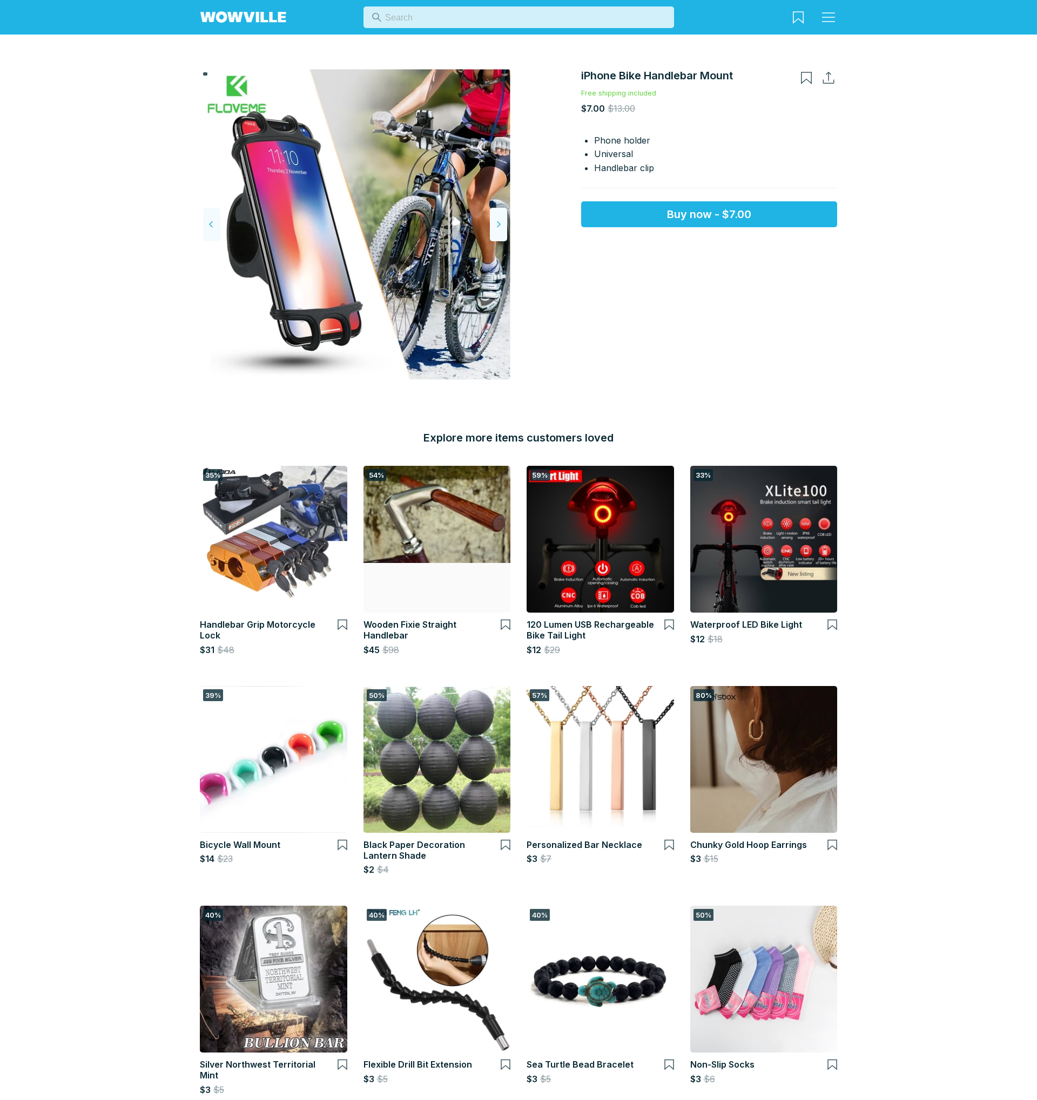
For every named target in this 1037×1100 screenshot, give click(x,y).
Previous (211, 224)
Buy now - (709, 214)
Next (498, 224)
